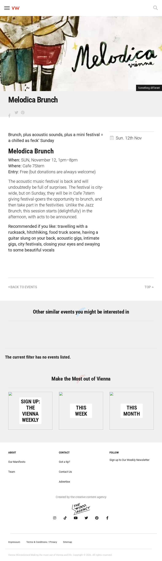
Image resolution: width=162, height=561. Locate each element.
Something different (149, 87)
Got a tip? (64, 461)
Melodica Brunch (31, 151)
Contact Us (65, 471)
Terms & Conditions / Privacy (41, 542)
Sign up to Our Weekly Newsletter (129, 459)
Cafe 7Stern (33, 165)
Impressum (14, 542)
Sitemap (67, 542)
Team (11, 471)
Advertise (64, 481)
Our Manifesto (16, 461)
